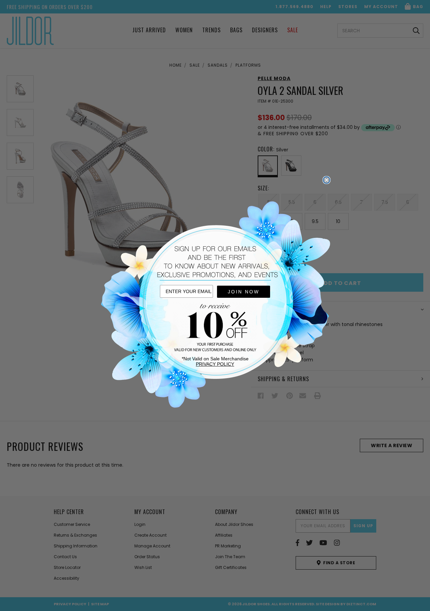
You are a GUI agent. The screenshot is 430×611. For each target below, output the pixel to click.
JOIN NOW (243, 291)
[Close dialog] (326, 180)
